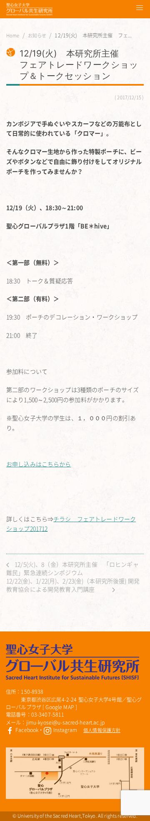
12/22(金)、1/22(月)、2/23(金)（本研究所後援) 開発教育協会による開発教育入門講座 (73, 585)
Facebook (26, 730)
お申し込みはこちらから (38, 464)
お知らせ (37, 35)
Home (13, 35)
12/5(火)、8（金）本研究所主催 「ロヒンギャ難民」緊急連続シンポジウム (72, 568)
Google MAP (59, 707)
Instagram (64, 730)
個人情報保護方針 (101, 730)
